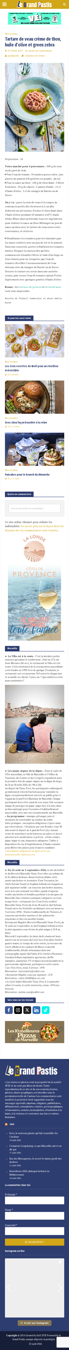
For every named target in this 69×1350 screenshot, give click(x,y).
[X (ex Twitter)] (27, 1010)
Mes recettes (11, 33)
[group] (34, 1288)
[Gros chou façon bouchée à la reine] (34, 397)
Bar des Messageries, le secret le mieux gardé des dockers (35, 1160)
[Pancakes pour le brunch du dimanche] (34, 448)
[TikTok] (46, 1010)
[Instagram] (18, 1010)
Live (12, 1124)
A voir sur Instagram (36, 1322)
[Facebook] (9, 1010)
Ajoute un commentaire (40, 50)
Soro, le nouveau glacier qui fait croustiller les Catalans (33, 1135)
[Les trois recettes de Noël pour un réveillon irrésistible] (34, 340)
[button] (34, 1315)
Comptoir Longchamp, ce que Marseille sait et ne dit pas (35, 1147)
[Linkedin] (36, 1010)
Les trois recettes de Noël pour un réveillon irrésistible (31, 368)
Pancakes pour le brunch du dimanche (27, 474)
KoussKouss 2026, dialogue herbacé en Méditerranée (29, 1173)
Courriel (11, 1225)
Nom (9, 1210)
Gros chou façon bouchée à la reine (26, 422)
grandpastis (13, 55)
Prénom (11, 1194)
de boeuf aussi (53, 287)
